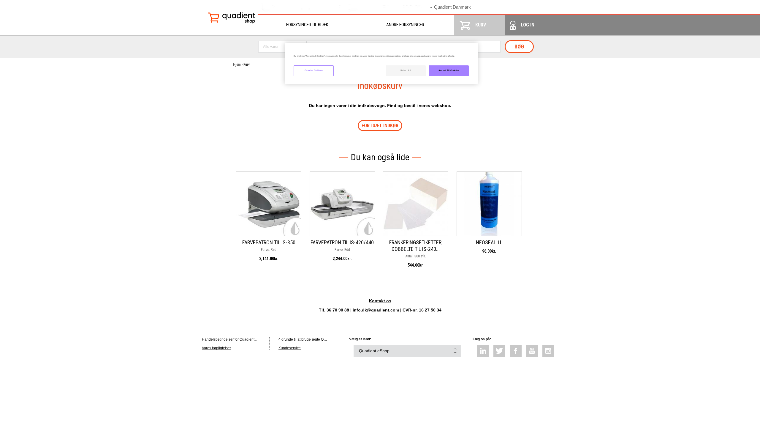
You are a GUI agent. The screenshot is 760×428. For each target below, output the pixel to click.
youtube (532, 351)
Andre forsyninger (405, 24)
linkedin (483, 351)
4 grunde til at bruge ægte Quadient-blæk (311, 339)
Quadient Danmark (452, 7)
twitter (499, 351)
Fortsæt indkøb (380, 125)
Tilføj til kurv (268, 208)
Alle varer (270, 47)
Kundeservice (289, 348)
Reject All (405, 70)
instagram (548, 351)
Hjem (237, 64)
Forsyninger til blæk (307, 24)
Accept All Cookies (448, 70)
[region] (381, 63)
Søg (519, 46)
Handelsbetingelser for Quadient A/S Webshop (239, 339)
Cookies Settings (314, 70)
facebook (516, 351)
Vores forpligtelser (216, 348)
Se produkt (268, 195)
